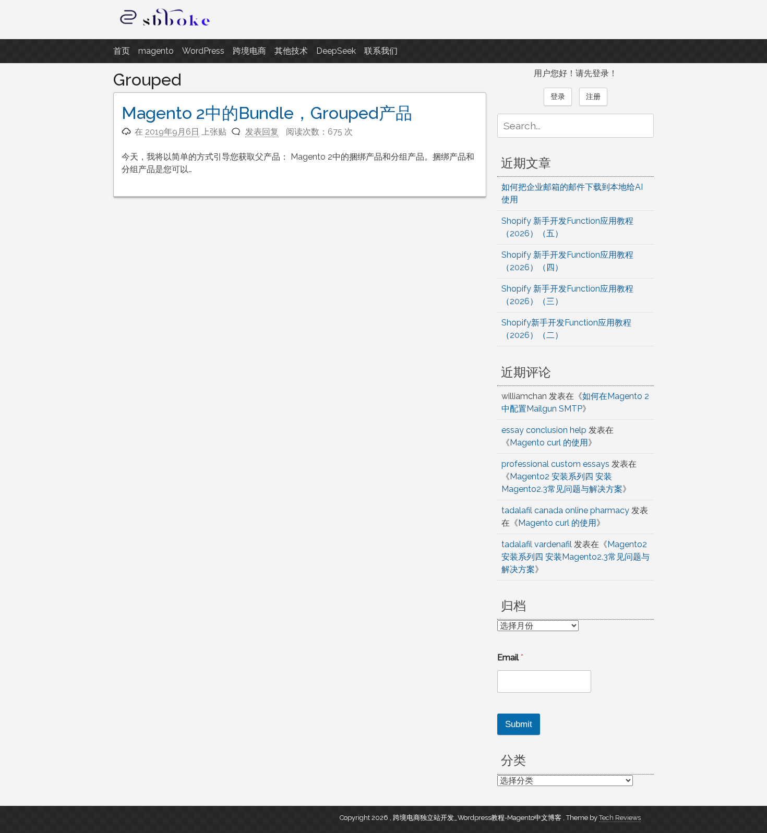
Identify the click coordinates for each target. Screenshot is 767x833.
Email (510, 657)
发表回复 (262, 132)
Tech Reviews (620, 818)
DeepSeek (336, 51)
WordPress (203, 51)
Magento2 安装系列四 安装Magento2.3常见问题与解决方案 (575, 556)
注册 (593, 96)
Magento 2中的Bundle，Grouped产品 (267, 113)
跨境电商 (249, 51)
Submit (518, 724)
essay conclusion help (543, 430)
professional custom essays (555, 464)
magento (156, 51)
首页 (121, 51)
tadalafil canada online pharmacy (565, 510)
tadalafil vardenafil (536, 544)
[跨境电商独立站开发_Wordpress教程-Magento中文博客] (165, 26)
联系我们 (381, 51)
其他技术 (291, 51)
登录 (557, 96)
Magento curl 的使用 (549, 443)
